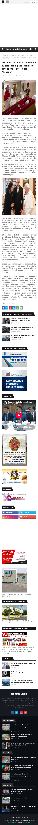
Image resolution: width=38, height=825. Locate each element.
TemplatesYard (12, 822)
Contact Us (25, 817)
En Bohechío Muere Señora (19, 798)
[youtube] (27, 517)
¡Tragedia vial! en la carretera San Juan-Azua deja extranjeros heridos (22, 681)
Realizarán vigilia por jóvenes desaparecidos (20, 673)
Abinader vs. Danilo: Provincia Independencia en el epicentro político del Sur (21, 727)
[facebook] (10, 512)
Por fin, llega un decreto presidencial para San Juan (23, 664)
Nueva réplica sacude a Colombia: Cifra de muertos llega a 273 (22, 328)
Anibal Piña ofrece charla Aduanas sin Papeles (23, 807)
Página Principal (6, 55)
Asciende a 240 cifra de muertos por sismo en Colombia (22, 336)
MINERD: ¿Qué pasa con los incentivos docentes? (23, 758)
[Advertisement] (19, 25)
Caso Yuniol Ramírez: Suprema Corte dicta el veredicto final (23, 744)
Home (12, 817)
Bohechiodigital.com (9, 76)
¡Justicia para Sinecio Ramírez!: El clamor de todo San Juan (21, 735)
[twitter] (27, 512)
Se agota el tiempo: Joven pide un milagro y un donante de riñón (22, 766)
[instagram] (10, 517)
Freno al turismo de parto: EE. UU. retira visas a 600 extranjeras (22, 320)
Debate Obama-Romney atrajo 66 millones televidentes (21, 790)
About (18, 817)
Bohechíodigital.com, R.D (19, 49)
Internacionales (16, 55)
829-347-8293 (26, 822)
